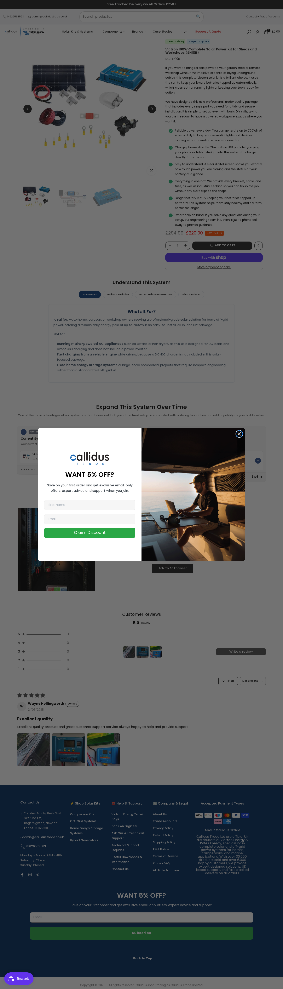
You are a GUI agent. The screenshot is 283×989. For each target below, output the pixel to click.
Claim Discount (90, 533)
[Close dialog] (239, 434)
